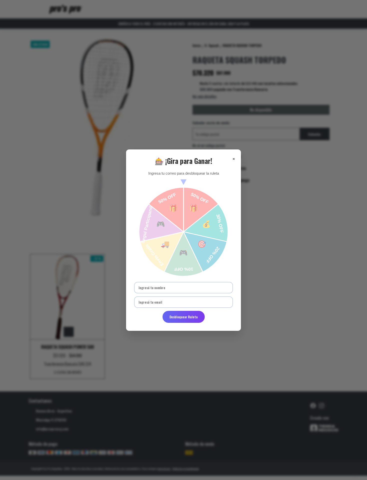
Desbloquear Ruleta (184, 316)
